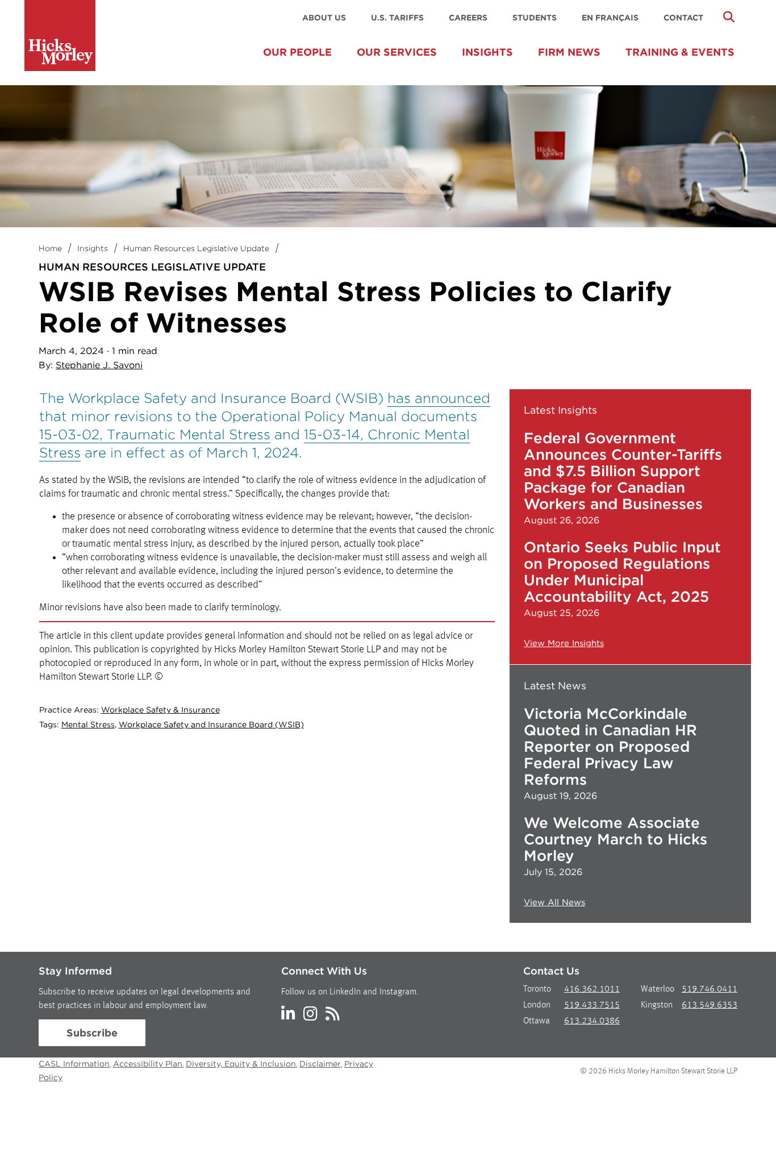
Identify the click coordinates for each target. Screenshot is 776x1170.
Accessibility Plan (147, 1063)
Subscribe (92, 1033)
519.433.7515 (592, 1005)
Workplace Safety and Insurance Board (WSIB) (211, 724)
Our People (297, 52)
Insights (487, 52)
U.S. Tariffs (397, 17)
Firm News (569, 52)
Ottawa (536, 1021)
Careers (468, 17)
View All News (554, 902)
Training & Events (680, 52)
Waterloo (657, 989)
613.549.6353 (709, 1005)
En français (610, 17)
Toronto (537, 989)
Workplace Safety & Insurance (160, 709)
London (536, 1005)
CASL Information (74, 1063)
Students (534, 17)
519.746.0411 (709, 989)
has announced (438, 398)
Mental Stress (88, 724)
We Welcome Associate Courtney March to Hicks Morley (615, 839)
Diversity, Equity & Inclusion (241, 1063)
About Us (324, 17)
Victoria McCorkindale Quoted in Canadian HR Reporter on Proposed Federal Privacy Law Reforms (610, 746)
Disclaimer (320, 1063)
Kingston (657, 1005)
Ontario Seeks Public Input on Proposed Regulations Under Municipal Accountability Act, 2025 (622, 571)
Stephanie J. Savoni (99, 365)
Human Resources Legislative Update (196, 248)
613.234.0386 (592, 1021)
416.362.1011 (592, 989)
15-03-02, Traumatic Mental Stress (154, 434)
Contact (683, 17)
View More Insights (564, 643)
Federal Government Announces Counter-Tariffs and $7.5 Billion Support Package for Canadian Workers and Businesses (623, 471)
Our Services (397, 52)
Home (50, 248)
